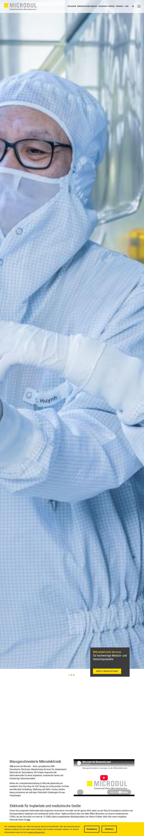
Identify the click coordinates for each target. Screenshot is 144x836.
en (133, 6)
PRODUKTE (119, 6)
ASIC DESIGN (72, 6)
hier (28, 819)
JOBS (126, 6)
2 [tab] (71, 675)
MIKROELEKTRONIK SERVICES (87, 6)
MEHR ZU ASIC (101, 671)
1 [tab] (69, 675)
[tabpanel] (72, 334)
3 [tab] (73, 675)
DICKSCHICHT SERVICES (107, 6)
